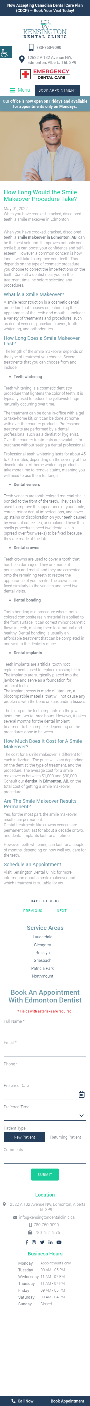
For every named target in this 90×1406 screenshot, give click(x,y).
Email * (10, 1042)
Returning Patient (65, 1137)
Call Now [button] (25, 1401)
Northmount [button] (42, 976)
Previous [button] (33, 910)
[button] (6, 52)
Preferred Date (16, 1085)
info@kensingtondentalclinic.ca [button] (47, 1217)
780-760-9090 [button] (48, 47)
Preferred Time (16, 1106)
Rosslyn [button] (43, 952)
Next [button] (62, 910)
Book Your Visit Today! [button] (54, 10)
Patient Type (15, 1128)
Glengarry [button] (42, 944)
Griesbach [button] (43, 960)
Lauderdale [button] (42, 936)
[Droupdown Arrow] (81, 1116)
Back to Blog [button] (45, 901)
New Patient (24, 1137)
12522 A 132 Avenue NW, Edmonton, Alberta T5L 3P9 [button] (52, 60)
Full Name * (14, 1021)
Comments (13, 1149)
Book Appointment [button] (57, 90)
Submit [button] (45, 1174)
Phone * (11, 1063)
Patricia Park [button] (42, 968)
